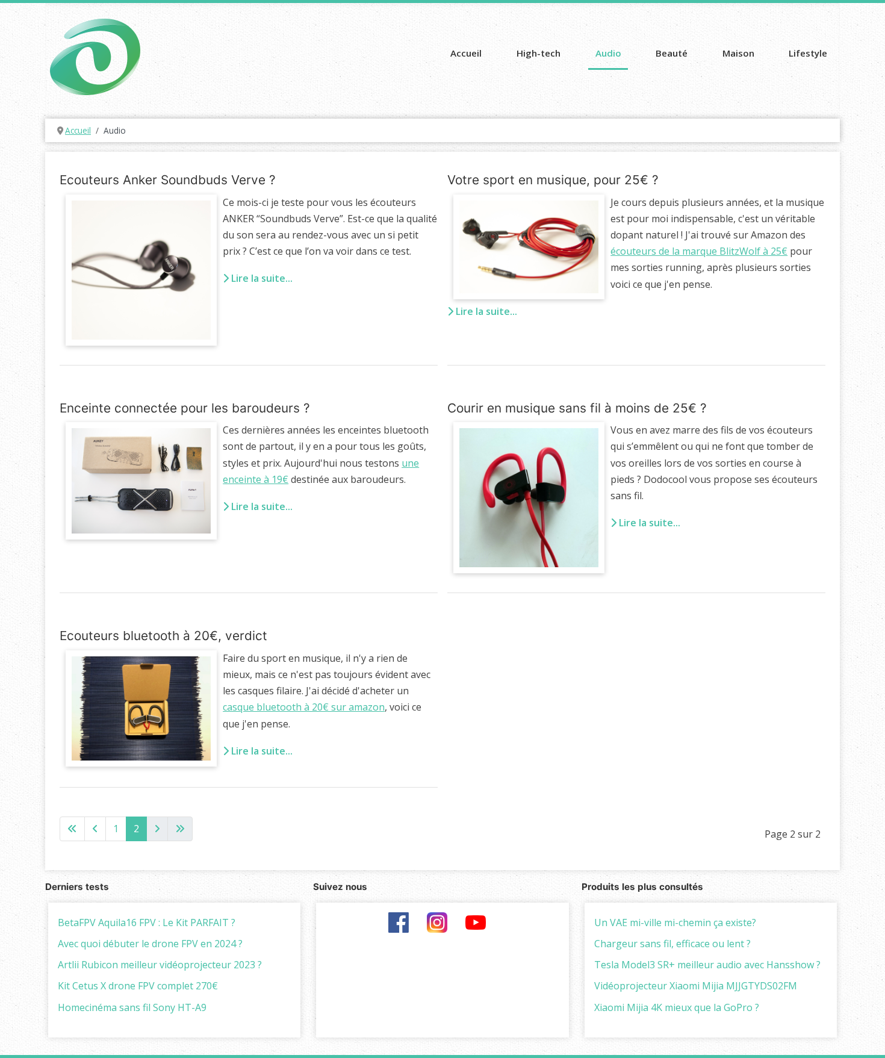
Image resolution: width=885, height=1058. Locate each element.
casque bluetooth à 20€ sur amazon (304, 707)
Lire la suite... (261, 278)
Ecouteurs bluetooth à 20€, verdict (163, 635)
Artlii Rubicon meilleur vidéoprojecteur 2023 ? (160, 964)
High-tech (538, 53)
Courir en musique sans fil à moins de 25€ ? (577, 407)
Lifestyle (808, 53)
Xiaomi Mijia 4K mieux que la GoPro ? (676, 1007)
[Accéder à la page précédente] (95, 829)
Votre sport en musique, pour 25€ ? (553, 179)
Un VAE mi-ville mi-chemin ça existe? (675, 922)
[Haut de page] (863, 1034)
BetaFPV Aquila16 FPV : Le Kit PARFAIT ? (146, 922)
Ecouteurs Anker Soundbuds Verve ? (168, 179)
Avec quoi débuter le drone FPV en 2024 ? (150, 943)
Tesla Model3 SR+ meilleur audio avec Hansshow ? (707, 964)
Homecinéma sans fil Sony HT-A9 (132, 1007)
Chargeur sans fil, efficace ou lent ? (672, 943)
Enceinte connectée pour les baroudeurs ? (185, 407)
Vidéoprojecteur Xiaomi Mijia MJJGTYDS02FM (695, 985)
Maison (738, 53)
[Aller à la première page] (72, 829)
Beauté (672, 53)
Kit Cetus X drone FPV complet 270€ (138, 985)
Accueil (466, 53)
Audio (608, 53)
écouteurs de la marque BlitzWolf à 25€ (698, 251)
